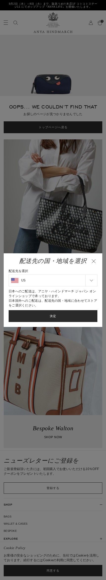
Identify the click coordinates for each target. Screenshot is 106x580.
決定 (53, 316)
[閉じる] (93, 261)
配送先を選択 (18, 271)
